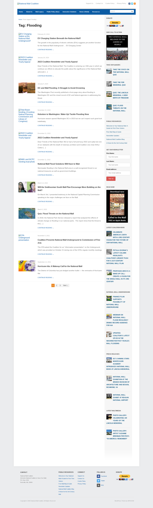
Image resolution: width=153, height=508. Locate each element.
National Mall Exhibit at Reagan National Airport (121, 397)
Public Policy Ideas (53, 12)
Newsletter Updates (112, 136)
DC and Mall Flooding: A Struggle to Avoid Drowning (61, 88)
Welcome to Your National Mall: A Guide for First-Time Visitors (66, 478)
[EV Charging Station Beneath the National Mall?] (27, 37)
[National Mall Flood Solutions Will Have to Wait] (27, 160)
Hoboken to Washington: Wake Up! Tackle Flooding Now (63, 114)
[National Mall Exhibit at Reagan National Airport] (109, 396)
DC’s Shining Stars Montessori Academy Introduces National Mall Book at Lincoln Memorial (118, 364)
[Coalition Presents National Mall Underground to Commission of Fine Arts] (27, 238)
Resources (96, 12)
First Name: (110, 153)
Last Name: (110, 161)
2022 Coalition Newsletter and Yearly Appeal (57, 138)
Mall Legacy (40, 12)
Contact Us (99, 3)
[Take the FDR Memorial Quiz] (109, 84)
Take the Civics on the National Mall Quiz (121, 72)
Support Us (89, 3)
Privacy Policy (121, 3)
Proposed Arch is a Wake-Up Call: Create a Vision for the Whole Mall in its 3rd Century (118, 276)
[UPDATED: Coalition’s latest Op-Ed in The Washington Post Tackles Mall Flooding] (109, 334)
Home (21, 12)
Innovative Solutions (69, 12)
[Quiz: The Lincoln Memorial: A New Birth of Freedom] (109, 94)
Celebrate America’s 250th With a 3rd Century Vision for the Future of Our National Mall (118, 237)
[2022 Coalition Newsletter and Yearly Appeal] (27, 135)
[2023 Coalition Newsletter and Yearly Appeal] (27, 59)
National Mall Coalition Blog (115, 139)
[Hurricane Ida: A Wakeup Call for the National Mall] (27, 266)
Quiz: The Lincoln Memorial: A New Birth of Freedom (120, 95)
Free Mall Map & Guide (113, 132)
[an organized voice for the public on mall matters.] (28, 4)
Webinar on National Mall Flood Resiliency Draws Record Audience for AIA (117, 320)
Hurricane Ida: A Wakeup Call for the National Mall (60, 266)
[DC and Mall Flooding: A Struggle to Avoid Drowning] (27, 88)
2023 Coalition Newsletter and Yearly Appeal (57, 62)
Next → (65, 285)
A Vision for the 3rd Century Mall (116, 143)
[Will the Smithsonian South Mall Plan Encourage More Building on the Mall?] (27, 187)
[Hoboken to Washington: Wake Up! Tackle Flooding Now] (27, 115)
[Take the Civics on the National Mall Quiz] (109, 71)
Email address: (111, 169)
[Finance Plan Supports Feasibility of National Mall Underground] (109, 298)
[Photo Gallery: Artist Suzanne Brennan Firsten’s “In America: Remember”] (109, 432)
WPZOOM (131, 501)
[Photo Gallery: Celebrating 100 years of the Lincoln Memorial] (109, 416)
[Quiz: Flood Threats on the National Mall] (27, 213)
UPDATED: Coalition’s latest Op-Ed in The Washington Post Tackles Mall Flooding (117, 338)
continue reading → (46, 49)
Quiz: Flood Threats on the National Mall (56, 214)
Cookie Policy (109, 3)
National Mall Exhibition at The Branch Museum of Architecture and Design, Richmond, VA (117, 382)
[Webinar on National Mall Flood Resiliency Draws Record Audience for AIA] (109, 316)
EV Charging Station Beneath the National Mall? (59, 38)
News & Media (84, 12)
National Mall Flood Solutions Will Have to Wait (59, 164)
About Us (29, 12)
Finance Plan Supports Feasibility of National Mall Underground (115, 302)
